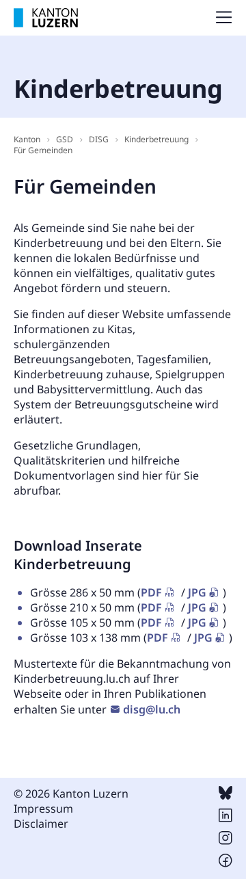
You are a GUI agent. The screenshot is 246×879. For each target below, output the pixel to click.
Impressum (43, 808)
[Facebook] (225, 863)
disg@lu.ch (151, 709)
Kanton (27, 139)
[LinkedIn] (225, 818)
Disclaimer (41, 823)
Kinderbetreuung (156, 139)
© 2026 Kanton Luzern (71, 793)
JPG (197, 592)
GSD (64, 139)
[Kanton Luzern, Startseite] (46, 17)
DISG (99, 139)
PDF (151, 592)
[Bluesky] (225, 795)
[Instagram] (225, 840)
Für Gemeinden (43, 150)
